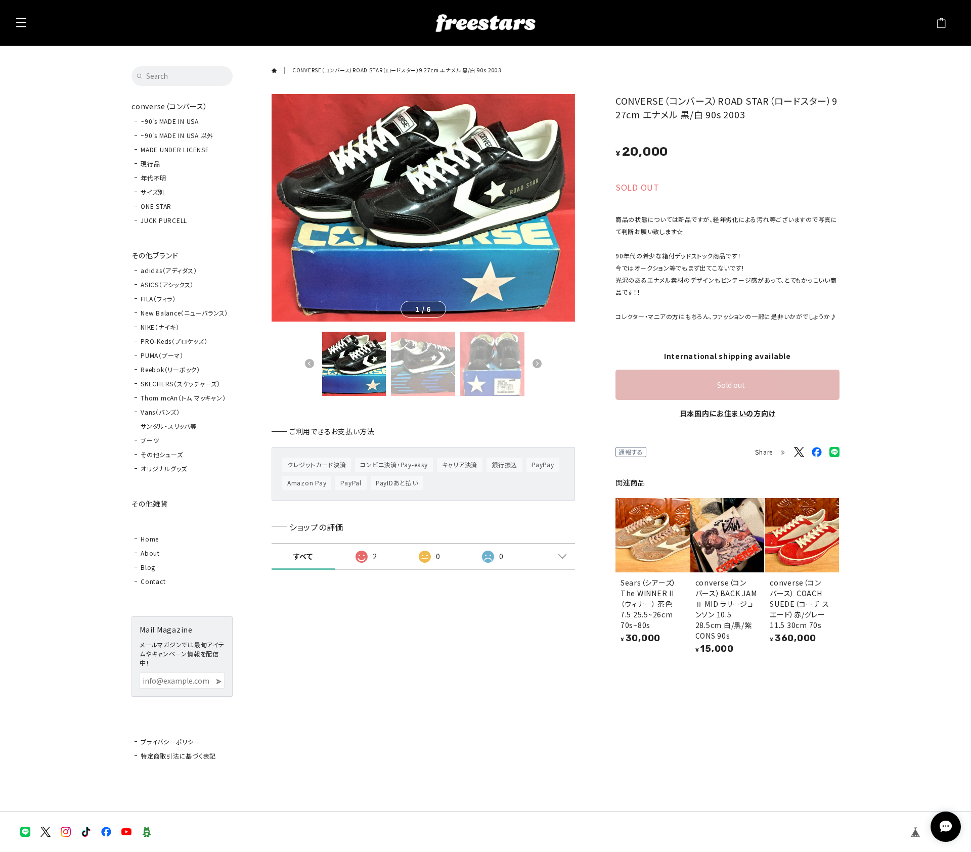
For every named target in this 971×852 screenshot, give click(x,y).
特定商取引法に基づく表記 (178, 755)
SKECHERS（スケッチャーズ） (180, 383)
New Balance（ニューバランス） (184, 312)
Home (150, 538)
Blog (148, 567)
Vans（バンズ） (160, 412)
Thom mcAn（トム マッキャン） (183, 397)
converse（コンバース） (169, 106)
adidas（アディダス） (169, 270)
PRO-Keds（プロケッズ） (174, 341)
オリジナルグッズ (164, 468)
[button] (309, 363)
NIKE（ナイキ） (160, 327)
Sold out (731, 385)
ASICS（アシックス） (167, 284)
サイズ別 (152, 192)
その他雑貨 (149, 504)
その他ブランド (154, 255)
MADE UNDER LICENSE (175, 149)
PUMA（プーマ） (162, 355)
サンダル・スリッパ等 (169, 426)
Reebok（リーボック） (170, 369)
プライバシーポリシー (170, 741)
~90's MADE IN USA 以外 (177, 135)
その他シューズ (162, 454)
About (150, 553)
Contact (153, 581)
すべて (303, 556)
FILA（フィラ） (158, 298)
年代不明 (153, 177)
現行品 (150, 163)
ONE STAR (156, 206)
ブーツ (150, 440)
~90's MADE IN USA (170, 121)
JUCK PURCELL (164, 220)
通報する (631, 451)
